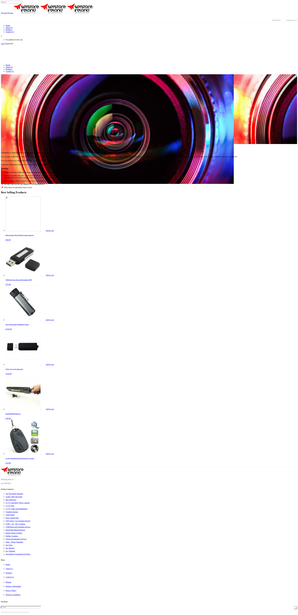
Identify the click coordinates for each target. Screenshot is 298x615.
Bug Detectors (11, 500)
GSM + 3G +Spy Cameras (15, 524)
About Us (9, 569)
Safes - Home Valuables (14, 542)
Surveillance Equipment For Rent (18, 554)
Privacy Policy (11, 591)
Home (8, 564)
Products (9, 573)
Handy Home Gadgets (14, 533)
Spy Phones (10, 548)
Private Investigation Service (16, 539)
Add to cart (50, 231)
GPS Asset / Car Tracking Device (18, 521)
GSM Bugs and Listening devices (18, 527)
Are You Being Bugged (14, 494)
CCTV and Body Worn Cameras (18, 503)
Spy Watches (10, 551)
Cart (3, 44)
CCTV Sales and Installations (16, 509)
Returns (8, 582)
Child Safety (10, 515)
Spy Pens (9, 545)
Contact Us (10, 577)
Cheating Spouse (12, 512)
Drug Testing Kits (12, 518)
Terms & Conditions (13, 595)
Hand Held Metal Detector (15, 530)
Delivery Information (13, 586)
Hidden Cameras (12, 536)
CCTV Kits (10, 506)
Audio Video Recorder (14, 497)
